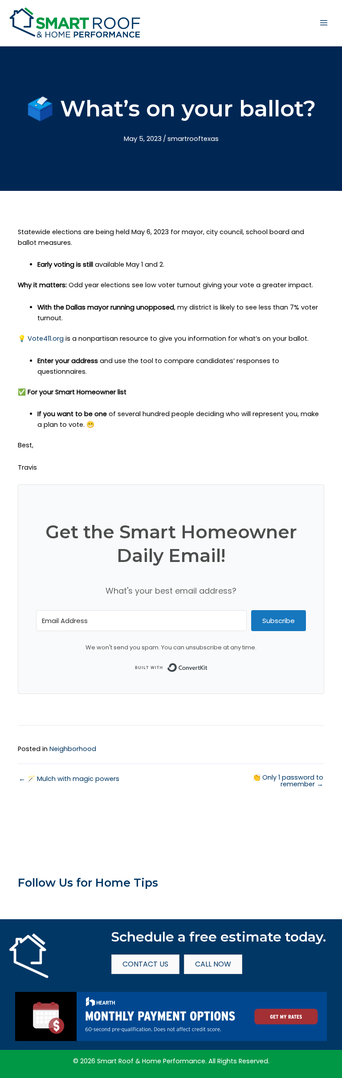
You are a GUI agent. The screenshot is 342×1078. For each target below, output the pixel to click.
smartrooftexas (193, 138)
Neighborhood (72, 748)
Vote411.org (46, 338)
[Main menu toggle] (323, 22)
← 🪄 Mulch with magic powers (69, 779)
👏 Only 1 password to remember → (287, 780)
